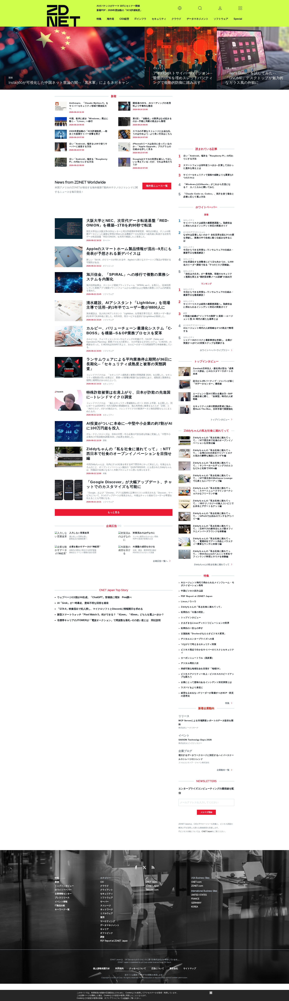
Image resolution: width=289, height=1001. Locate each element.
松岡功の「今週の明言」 (193, 612)
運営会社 (173, 968)
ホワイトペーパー (63, 890)
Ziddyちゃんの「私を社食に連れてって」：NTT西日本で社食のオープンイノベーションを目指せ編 (129, 453)
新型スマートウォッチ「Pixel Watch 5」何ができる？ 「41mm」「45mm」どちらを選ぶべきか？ (110, 614)
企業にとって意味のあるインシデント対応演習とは (206, 682)
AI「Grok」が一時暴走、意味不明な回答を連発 (83, 603)
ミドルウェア (106, 913)
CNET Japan (207, 831)
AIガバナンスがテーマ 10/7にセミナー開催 (118, 6)
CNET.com (196, 882)
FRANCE (195, 899)
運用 (102, 917)
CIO (102, 882)
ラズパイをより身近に (192, 687)
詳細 (126, 998)
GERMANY (196, 903)
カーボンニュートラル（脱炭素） (197, 658)
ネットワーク (106, 909)
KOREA (194, 906)
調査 (105, 440)
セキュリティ (159, 19)
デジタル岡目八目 (190, 663)
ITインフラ (140, 19)
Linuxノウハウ (188, 601)
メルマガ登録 (206, 812)
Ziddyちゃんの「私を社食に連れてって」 (202, 607)
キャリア (104, 929)
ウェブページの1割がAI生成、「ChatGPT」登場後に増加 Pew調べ (94, 597)
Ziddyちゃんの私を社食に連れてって (211, 564)
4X (147, 878)
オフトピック (108, 266)
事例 (57, 882)
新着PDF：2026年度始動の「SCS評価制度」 (119, 10)
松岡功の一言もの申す (192, 628)
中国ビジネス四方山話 (192, 591)
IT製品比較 (60, 905)
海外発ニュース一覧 (157, 185)
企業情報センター (63, 893)
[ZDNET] (70, 13)
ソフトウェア (221, 19)
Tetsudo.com (152, 890)
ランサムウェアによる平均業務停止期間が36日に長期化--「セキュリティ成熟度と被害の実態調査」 (129, 364)
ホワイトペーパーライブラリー (214, 350)
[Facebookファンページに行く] (136, 868)
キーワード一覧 (62, 909)
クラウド (176, 19)
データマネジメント (197, 19)
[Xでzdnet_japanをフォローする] (144, 868)
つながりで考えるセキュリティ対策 (198, 644)
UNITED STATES (199, 895)
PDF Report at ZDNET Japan (197, 596)
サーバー (106, 240)
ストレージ (105, 905)
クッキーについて (137, 968)
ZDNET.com (197, 886)
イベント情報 (61, 901)
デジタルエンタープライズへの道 (197, 639)
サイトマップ (189, 968)
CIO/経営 (124, 19)
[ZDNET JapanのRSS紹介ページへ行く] (153, 868)
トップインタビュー (219, 419)
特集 (99, 19)
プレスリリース (62, 897)
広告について (157, 968)
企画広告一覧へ (160, 561)
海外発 (110, 19)
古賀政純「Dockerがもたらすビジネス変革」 (203, 633)
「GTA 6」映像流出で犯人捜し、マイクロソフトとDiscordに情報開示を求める (100, 609)
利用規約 (119, 968)
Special (238, 19)
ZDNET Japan (152, 886)
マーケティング (107, 921)
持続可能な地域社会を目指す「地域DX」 (201, 668)
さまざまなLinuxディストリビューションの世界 (205, 623)
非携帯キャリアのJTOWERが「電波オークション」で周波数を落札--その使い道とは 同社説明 (109, 620)
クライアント (106, 890)
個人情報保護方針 (101, 968)
